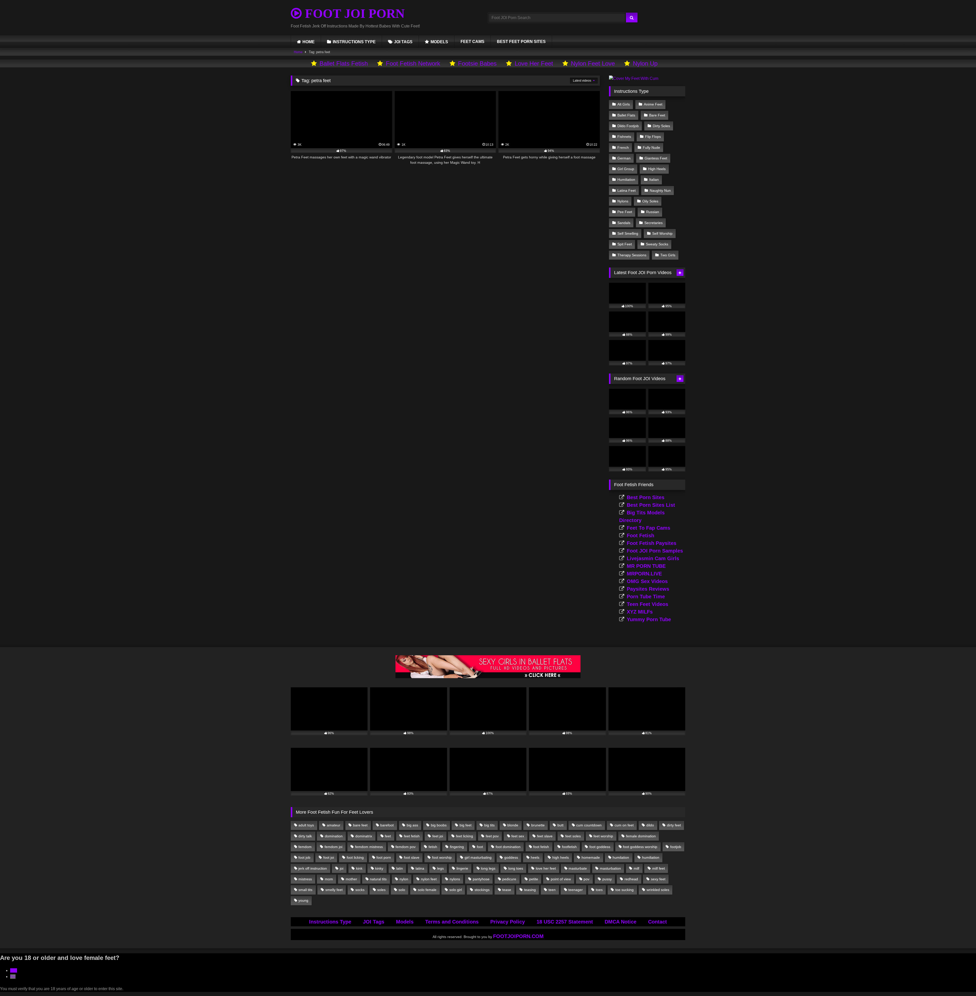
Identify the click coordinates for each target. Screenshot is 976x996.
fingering (457, 847)
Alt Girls (623, 104)
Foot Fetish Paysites (651, 543)
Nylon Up (645, 63)
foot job (304, 857)
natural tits (378, 879)
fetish (433, 847)
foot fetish (541, 847)
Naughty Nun (660, 190)
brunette (538, 825)
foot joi (328, 857)
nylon (404, 879)
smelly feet (334, 890)
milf (636, 868)
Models (405, 922)
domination (334, 836)
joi (341, 868)
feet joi (437, 836)
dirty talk (305, 836)
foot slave (411, 857)
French (623, 147)
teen (552, 890)
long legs (488, 868)
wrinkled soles (658, 890)
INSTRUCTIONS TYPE (354, 42)
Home (298, 52)
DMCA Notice (620, 922)
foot (480, 847)
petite (533, 879)
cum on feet (624, 825)
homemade (591, 857)
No (13, 976)
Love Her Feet (534, 63)
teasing (530, 890)
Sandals (623, 223)
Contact (657, 922)
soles (381, 890)
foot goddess (599, 847)
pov (586, 879)
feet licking (464, 836)
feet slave (545, 836)
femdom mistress (369, 847)
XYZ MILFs (640, 612)
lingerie (462, 868)
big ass (412, 825)
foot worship (442, 857)
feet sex (517, 836)
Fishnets (624, 137)
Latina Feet (626, 190)
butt (560, 825)
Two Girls (667, 255)
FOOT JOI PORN (353, 13)
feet (388, 836)
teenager (575, 890)
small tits (305, 890)
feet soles (573, 836)
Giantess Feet (656, 158)
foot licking (355, 857)
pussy (607, 879)
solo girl (455, 890)
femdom (305, 847)
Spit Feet (624, 244)
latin (399, 868)
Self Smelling (627, 233)
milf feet (658, 868)
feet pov (492, 836)
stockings (482, 890)
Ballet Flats (626, 115)
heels (535, 857)
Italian (654, 179)
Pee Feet (624, 212)
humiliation (650, 857)
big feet (465, 825)
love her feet (546, 868)
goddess (511, 857)
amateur (333, 825)
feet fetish (412, 836)
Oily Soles (650, 201)
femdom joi (333, 847)
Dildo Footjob (628, 126)
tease (506, 890)
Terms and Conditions (452, 922)
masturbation (610, 868)
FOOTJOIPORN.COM (518, 936)
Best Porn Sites (645, 497)
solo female (427, 890)
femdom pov (405, 847)
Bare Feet (657, 115)
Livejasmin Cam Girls (653, 558)
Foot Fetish (640, 535)
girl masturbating (478, 857)
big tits (489, 825)
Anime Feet (653, 104)
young (303, 900)
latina (420, 868)
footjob (675, 847)
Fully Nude (651, 147)
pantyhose (481, 879)
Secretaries (653, 223)
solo (402, 890)
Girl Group (625, 169)
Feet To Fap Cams (648, 528)
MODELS (439, 42)
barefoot (387, 825)
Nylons (622, 201)
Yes (13, 970)
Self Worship (662, 233)
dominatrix (363, 836)
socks (359, 890)
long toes (515, 868)
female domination (641, 836)
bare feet (360, 825)
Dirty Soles (661, 126)
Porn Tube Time (646, 596)
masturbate (578, 868)
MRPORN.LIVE (644, 573)
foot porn (383, 857)
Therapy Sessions (631, 255)
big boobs (439, 825)
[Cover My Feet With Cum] (633, 78)
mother (351, 879)
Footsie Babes (477, 63)
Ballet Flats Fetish (343, 63)
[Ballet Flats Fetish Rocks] (488, 677)
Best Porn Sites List (651, 505)
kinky (379, 868)
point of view (561, 879)
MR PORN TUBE (646, 566)
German (624, 158)
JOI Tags (373, 922)
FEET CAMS (472, 41)
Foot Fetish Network (413, 63)
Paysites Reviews (648, 589)
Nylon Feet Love (593, 63)
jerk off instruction (312, 868)
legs (440, 868)
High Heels (657, 169)
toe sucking (624, 890)
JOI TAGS (403, 42)
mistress (305, 879)
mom (329, 879)
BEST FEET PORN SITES (521, 41)
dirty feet (674, 825)
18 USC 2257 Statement (565, 922)
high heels (560, 857)
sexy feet (658, 879)
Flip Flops (653, 137)
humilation (621, 857)
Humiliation (626, 179)
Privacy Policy (507, 922)
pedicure (509, 879)
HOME (308, 42)
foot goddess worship (640, 847)
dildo (650, 825)
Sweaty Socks (657, 244)
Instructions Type (330, 922)
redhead (631, 879)
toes (599, 890)
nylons (455, 879)
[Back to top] (960, 981)
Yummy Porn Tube (649, 619)
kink (359, 868)
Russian (652, 212)
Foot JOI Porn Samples (655, 551)
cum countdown (589, 825)
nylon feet (429, 879)
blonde (512, 825)
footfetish (569, 847)
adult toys (306, 825)
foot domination (508, 847)
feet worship (603, 836)
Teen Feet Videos (647, 604)
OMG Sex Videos (647, 581)
